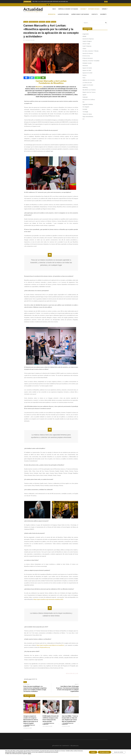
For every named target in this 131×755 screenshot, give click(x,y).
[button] (105, 1)
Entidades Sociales (93, 10)
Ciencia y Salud (86, 45)
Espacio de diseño (87, 69)
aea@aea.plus (75, 747)
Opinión (104, 10)
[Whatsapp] (37, 79)
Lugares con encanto (88, 86)
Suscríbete (103, 16)
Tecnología (85, 113)
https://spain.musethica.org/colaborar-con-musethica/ (50, 647)
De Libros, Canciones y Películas (90, 52)
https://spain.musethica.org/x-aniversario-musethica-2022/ (48, 601)
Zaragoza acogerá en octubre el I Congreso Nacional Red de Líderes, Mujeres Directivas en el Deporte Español (30, 721)
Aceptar (93, 752)
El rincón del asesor (88, 60)
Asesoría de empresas (88, 40)
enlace (29, 753)
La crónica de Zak (87, 84)
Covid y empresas (87, 48)
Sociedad (83, 10)
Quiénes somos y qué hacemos (80, 16)
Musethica (39, 88)
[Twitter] (31, 79)
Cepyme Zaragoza (87, 43)
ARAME (84, 38)
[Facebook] (26, 79)
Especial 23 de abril (87, 74)
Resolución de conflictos (89, 101)
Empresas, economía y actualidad (68, 10)
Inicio (54, 10)
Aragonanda (86, 35)
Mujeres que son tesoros (89, 94)
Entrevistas (51, 16)
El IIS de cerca (86, 57)
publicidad (85, 99)
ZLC (84, 120)
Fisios (84, 79)
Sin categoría (86, 108)
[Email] (43, 79)
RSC (84, 103)
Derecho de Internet (88, 55)
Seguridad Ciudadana (88, 106)
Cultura (26, 23)
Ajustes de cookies (118, 752)
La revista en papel (63, 16)
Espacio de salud (87, 72)
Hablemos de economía (89, 82)
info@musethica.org (45, 649)
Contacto (95, 16)
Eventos (48, 23)
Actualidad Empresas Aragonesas (29, 727)
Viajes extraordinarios (88, 118)
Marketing (85, 89)
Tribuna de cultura (87, 116)
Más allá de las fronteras (89, 91)
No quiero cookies (104, 752)
